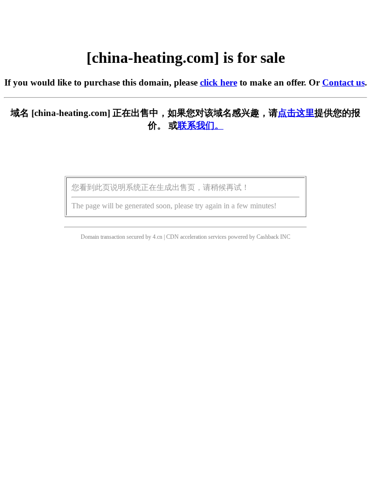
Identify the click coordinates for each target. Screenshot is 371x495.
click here (218, 82)
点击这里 (296, 113)
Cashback (268, 236)
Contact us (343, 82)
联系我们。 (201, 125)
